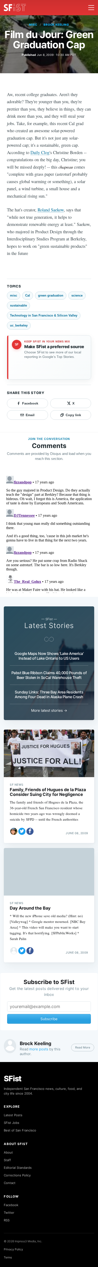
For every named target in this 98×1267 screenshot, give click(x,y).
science (77, 295)
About (8, 1152)
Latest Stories (49, 625)
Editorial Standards (18, 1168)
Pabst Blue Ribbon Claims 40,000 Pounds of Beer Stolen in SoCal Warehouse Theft (49, 675)
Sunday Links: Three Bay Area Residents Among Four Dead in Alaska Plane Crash (49, 694)
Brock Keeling (56, 24)
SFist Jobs (11, 1123)
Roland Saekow (51, 210)
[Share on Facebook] (30, 831)
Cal (27, 295)
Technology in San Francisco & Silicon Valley (43, 315)
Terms (8, 1257)
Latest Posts (13, 1115)
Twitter (9, 1212)
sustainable (18, 305)
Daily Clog (39, 152)
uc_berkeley (19, 325)
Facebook (11, 1205)
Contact (9, 1183)
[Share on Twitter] (22, 831)
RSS (7, 1220)
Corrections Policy (17, 1175)
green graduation (50, 295)
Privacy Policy (13, 1249)
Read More (82, 1047)
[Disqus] (49, 533)
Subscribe (49, 1019)
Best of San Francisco (20, 1130)
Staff (7, 1160)
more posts (38, 1049)
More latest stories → (49, 710)
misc (33, 24)
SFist (12, 1078)
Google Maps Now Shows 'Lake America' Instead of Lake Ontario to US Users (49, 656)
